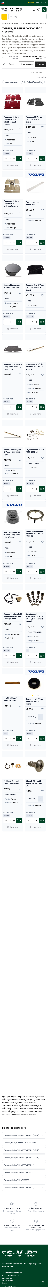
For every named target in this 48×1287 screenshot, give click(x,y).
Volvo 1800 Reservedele (29, 23)
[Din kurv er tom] (44, 9)
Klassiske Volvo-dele (11, 82)
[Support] (34, 9)
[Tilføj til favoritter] (20, 129)
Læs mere (14, 165)
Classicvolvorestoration (10, 23)
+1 (40, 799)
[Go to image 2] (38, 695)
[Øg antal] (14, 158)
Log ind (31, 3)
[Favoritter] (38, 9)
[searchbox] (27, 16)
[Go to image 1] (32, 695)
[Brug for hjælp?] (43, 1282)
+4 (40, 717)
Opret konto (41, 3)
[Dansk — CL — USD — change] (4, 3)
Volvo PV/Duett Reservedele (32, 82)
